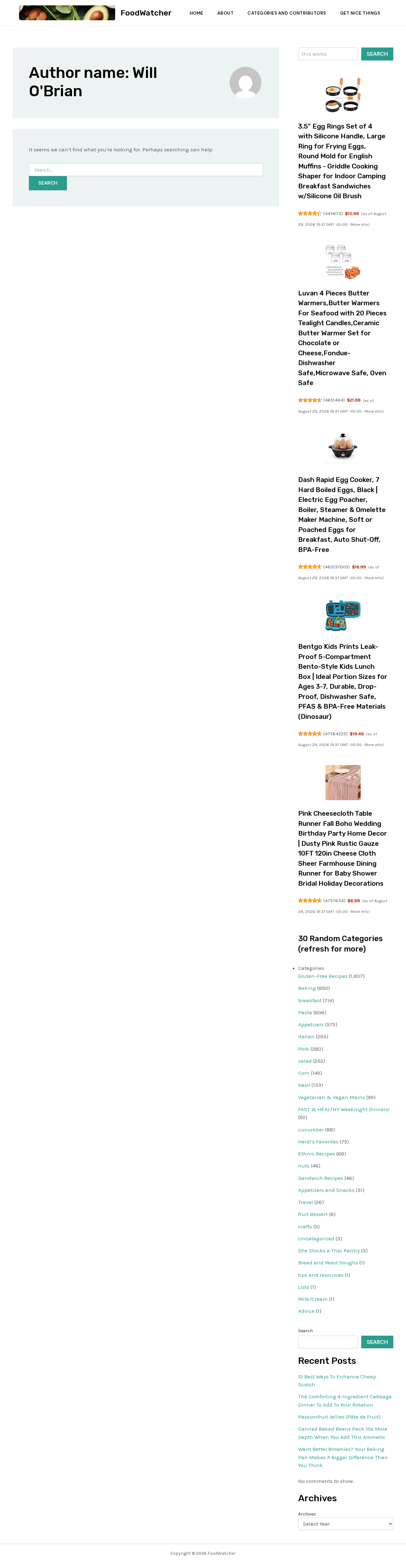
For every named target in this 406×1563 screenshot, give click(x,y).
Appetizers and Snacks (326, 1190)
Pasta (305, 1012)
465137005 (336, 567)
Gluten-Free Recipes (323, 976)
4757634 (334, 900)
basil (304, 1085)
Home (196, 13)
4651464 (334, 400)
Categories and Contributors (286, 13)
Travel (305, 1202)
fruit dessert (313, 1214)
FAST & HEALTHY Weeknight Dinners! (344, 1109)
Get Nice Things (360, 13)
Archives (307, 1514)
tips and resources (321, 1275)
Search (377, 53)
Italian (306, 1036)
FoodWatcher (146, 12)
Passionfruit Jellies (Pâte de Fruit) (339, 1417)
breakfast (310, 1000)
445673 (333, 213)
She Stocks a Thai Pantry (329, 1250)
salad (305, 1061)
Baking (307, 988)
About (225, 13)
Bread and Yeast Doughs (328, 1262)
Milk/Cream (313, 1299)
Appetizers (311, 1024)
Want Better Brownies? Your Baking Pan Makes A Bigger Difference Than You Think (343, 1457)
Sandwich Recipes (320, 1178)
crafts (305, 1226)
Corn (304, 1073)
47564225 (335, 734)
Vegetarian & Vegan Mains (331, 1097)
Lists (303, 1287)
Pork (303, 1049)
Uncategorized (316, 1238)
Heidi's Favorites (318, 1141)
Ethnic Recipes (316, 1153)
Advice (306, 1311)
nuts (304, 1165)
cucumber (311, 1129)
